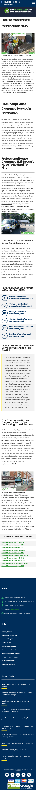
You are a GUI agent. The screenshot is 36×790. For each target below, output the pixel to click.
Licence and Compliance (10, 650)
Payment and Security (10, 657)
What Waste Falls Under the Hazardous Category (16, 685)
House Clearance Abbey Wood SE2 (13, 561)
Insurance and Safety (9, 646)
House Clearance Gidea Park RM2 (13, 553)
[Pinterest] (29, 775)
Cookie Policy (6, 642)
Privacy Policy (7, 632)
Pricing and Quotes (8, 661)
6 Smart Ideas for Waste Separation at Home (16, 757)
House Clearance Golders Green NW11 (15, 563)
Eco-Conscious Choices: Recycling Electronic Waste (18, 719)
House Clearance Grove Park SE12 (13, 550)
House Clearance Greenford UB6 (13, 545)
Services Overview (8, 664)
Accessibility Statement (10, 639)
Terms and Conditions (10, 635)
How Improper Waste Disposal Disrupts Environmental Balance (16, 710)
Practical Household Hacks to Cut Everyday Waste (17, 702)
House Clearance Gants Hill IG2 (12, 547)
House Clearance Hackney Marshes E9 (15, 555)
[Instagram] (18, 775)
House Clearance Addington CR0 (13, 566)
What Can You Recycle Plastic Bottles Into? (17, 743)
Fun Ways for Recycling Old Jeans (14, 750)
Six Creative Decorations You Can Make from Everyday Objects (18, 736)
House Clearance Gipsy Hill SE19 (13, 558)
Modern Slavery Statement (11, 653)
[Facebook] (7, 775)
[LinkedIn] (24, 775)
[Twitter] (12, 775)
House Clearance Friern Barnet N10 (13, 542)
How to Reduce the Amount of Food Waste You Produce (17, 727)
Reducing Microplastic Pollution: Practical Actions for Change (17, 694)
